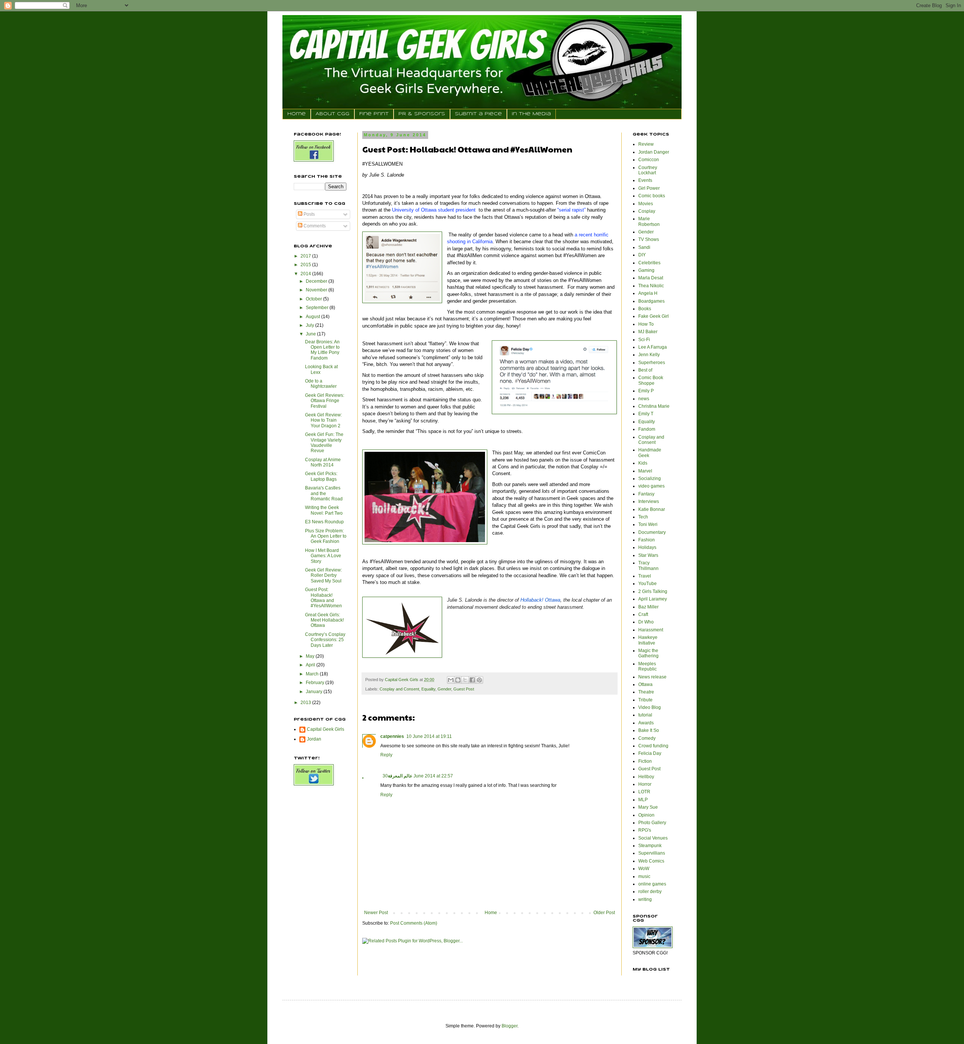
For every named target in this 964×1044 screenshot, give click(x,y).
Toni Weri (647, 524)
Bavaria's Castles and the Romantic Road (324, 493)
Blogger (509, 1026)
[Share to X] (465, 680)
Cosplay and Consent (399, 689)
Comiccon (648, 159)
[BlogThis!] (458, 680)
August (313, 316)
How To (646, 324)
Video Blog (649, 707)
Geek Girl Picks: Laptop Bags (321, 476)
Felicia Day (649, 753)
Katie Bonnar (651, 509)
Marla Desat (650, 277)
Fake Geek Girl (653, 316)
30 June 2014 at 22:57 (418, 776)
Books (644, 308)
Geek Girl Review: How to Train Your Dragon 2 (323, 420)
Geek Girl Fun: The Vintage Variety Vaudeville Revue (324, 442)
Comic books (651, 195)
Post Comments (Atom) (413, 923)
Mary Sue (648, 807)
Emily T (645, 413)
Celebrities (649, 262)
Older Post (604, 912)
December (317, 281)
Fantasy (646, 494)
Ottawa (645, 684)
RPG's (644, 830)
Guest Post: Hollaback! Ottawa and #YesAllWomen (323, 597)
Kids (642, 463)
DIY (642, 255)
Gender (444, 689)
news (643, 398)
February (315, 682)
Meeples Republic (647, 666)
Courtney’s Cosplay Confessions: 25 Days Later (325, 640)
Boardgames (651, 301)
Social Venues (653, 838)
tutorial (645, 715)
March (313, 674)
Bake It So (648, 730)
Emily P (646, 390)
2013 (306, 702)
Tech (643, 517)
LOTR (644, 791)
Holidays (647, 547)
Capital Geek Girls (325, 729)
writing (645, 899)
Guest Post (463, 689)
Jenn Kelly (649, 354)
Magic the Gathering (648, 653)
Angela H (647, 293)
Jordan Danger (653, 152)
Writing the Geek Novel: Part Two (324, 510)
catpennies (392, 736)
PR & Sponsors (421, 114)
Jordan (314, 739)
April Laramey (652, 599)
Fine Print (374, 114)
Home (296, 114)
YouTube (647, 583)
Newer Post (376, 912)
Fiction (645, 761)
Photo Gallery (652, 822)
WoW (643, 868)
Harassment (650, 629)
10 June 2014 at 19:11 (429, 736)
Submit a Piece (478, 114)
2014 (306, 273)
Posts (308, 214)
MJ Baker (647, 331)
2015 (306, 264)
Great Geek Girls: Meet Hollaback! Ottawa (324, 620)
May (311, 656)
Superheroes (651, 362)
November (317, 290)
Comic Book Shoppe (650, 380)
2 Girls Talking (652, 591)
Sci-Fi (644, 339)
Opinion (646, 815)
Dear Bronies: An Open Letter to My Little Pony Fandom (322, 350)
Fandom (646, 429)
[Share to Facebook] (472, 680)
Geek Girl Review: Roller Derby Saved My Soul (323, 575)
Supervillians (651, 853)
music (644, 876)
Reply (386, 754)
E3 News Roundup (324, 521)
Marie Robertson (649, 221)
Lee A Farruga (652, 347)
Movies (645, 203)
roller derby (650, 891)
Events (645, 180)
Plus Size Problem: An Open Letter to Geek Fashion (325, 536)
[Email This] (451, 680)
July (310, 325)
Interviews (648, 501)
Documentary (652, 532)
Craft (643, 614)
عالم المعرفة (400, 776)
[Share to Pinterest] (479, 680)
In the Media (531, 114)
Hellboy (646, 776)
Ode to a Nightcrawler (321, 383)
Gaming (646, 270)
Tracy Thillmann (648, 565)
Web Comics (651, 861)
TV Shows (648, 239)
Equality (428, 689)
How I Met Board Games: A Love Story (323, 556)
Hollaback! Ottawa (540, 600)
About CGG (332, 114)
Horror (644, 784)
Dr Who (646, 622)
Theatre (646, 692)
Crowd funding (653, 745)
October (314, 299)
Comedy (647, 738)
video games (651, 486)
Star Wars (648, 555)
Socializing (649, 478)
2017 (306, 256)
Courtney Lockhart (647, 170)
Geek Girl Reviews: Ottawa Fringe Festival (324, 401)
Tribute (645, 700)
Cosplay (646, 211)
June (311, 334)
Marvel (645, 471)
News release (652, 677)
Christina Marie (654, 406)
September (317, 307)
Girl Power (649, 188)
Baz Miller (648, 607)
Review (646, 144)
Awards (646, 722)
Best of (645, 370)
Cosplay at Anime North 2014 (323, 462)
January (314, 691)
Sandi (644, 247)
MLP (643, 799)
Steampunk (650, 845)
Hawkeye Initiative (647, 640)
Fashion (646, 540)
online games (652, 884)
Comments (314, 226)
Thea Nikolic (651, 285)
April (311, 665)
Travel (644, 576)
